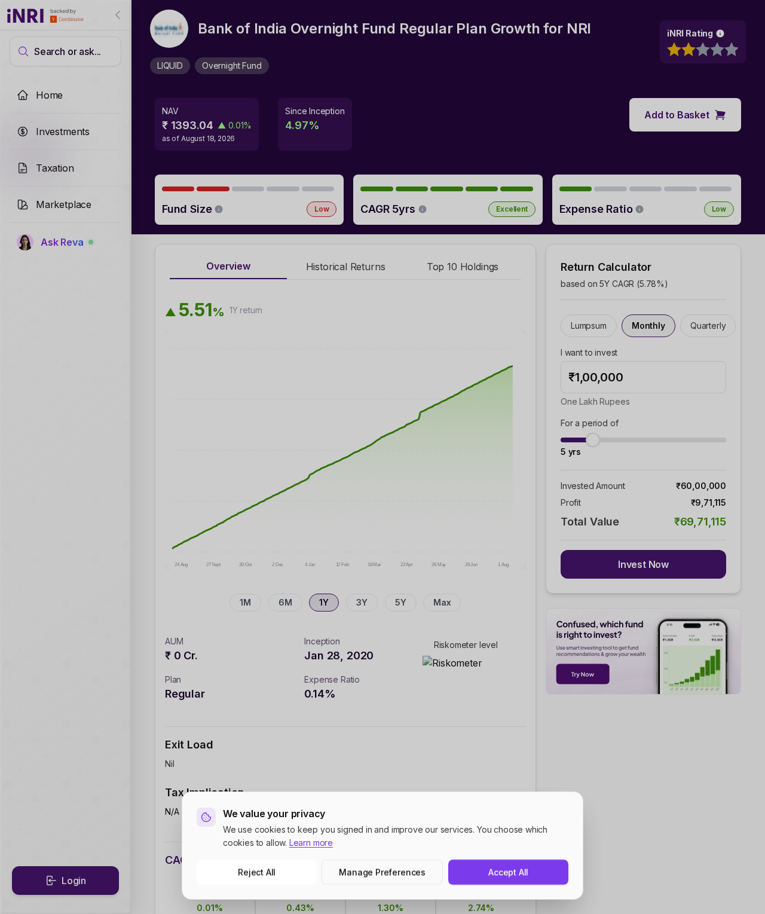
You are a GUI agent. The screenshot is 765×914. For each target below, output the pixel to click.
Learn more (311, 842)
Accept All (508, 872)
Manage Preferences (382, 872)
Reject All (257, 872)
